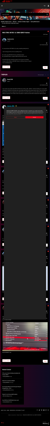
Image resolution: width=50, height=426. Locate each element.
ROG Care (15, 21)
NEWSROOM (12, 410)
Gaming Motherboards (35, 21)
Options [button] (3, 26)
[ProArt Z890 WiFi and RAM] (48, 75)
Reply (45, 67)
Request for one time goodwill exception (9, 394)
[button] (3, 67)
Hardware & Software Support (23, 21)
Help (44, 5)
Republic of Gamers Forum (6, 21)
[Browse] (2, 5)
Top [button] (3, 422)
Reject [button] (15, 117)
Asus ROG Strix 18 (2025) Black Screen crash (10, 400)
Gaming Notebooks (6, 376)
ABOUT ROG (3, 410)
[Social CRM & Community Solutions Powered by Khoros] (46, 423)
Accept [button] (34, 117)
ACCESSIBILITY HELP (20, 410)
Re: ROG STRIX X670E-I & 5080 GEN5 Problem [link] (10, 23)
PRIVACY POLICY (19, 415)
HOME (8, 410)
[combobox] (25, 14)
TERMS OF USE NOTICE (12, 415)
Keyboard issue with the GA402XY (8, 380)
